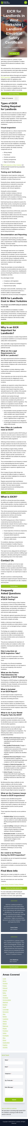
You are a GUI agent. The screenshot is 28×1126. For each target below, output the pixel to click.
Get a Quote (13, 53)
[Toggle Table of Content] (15, 98)
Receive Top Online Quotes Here (14, 492)
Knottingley (6, 1035)
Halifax (4, 1033)
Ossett (4, 1007)
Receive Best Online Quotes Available (14, 323)
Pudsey (16, 884)
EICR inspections (5, 77)
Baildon (5, 1016)
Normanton (6, 1012)
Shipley (5, 1021)
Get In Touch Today (14, 93)
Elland (4, 1040)
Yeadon (5, 995)
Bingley (5, 1028)
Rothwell (21, 884)
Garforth (5, 990)
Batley (4, 993)
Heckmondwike (7, 1000)
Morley (6, 884)
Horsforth (11, 884)
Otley (4, 1014)
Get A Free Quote (14, 967)
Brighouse (5, 1026)
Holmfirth (5, 1047)
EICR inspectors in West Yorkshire (12, 165)
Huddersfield (6, 1042)
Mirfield (5, 1023)
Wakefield (5, 1002)
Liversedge (6, 1009)
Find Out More (14, 586)
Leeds (2, 884)
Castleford (5, 1019)
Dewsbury (5, 997)
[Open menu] (25, 2)
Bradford (5, 1004)
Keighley (5, 1045)
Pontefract (5, 1031)
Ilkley (4, 1038)
